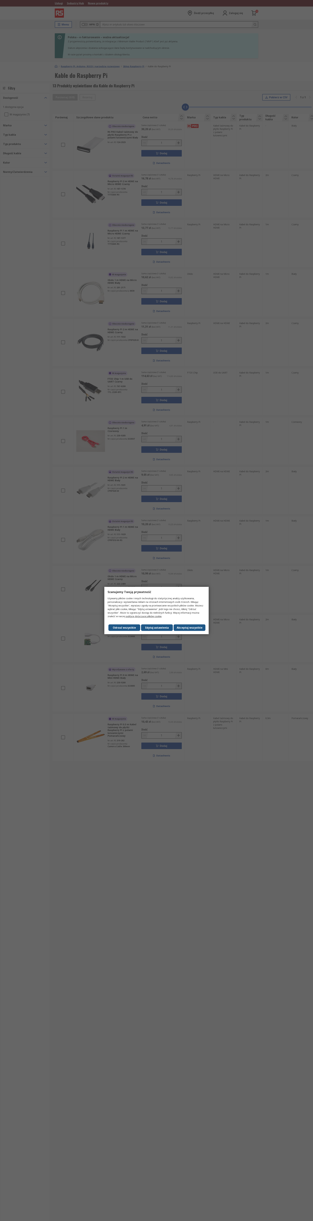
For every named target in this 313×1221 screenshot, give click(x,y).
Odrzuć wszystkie (124, 627)
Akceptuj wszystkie (189, 627)
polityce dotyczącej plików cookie (144, 616)
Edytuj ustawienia (157, 627)
